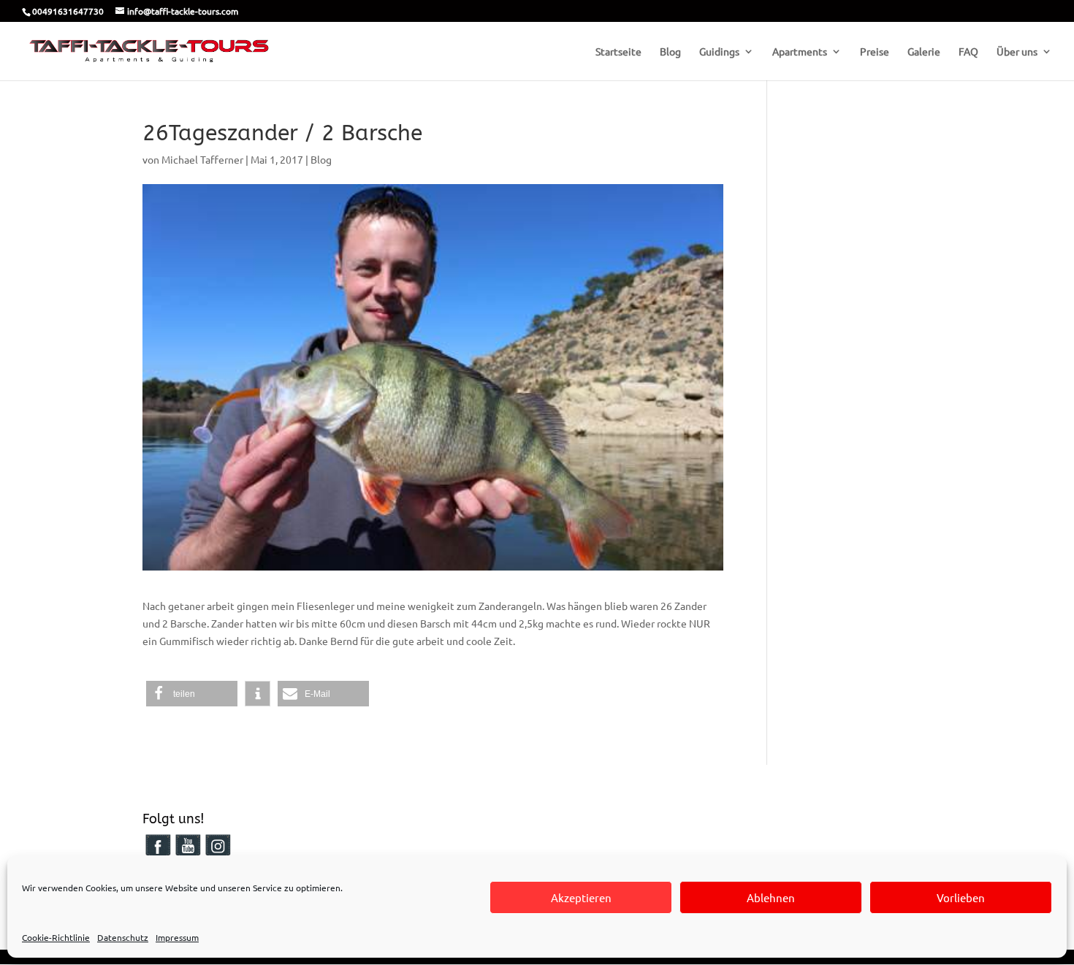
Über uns (1017, 52)
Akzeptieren (581, 897)
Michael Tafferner (202, 159)
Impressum (177, 937)
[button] (191, 693)
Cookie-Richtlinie (56, 937)
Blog (670, 52)
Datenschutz (122, 937)
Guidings (719, 52)
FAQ (968, 52)
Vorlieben (961, 897)
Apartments (799, 52)
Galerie (923, 52)
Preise (874, 52)
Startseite (618, 52)
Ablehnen (771, 897)
